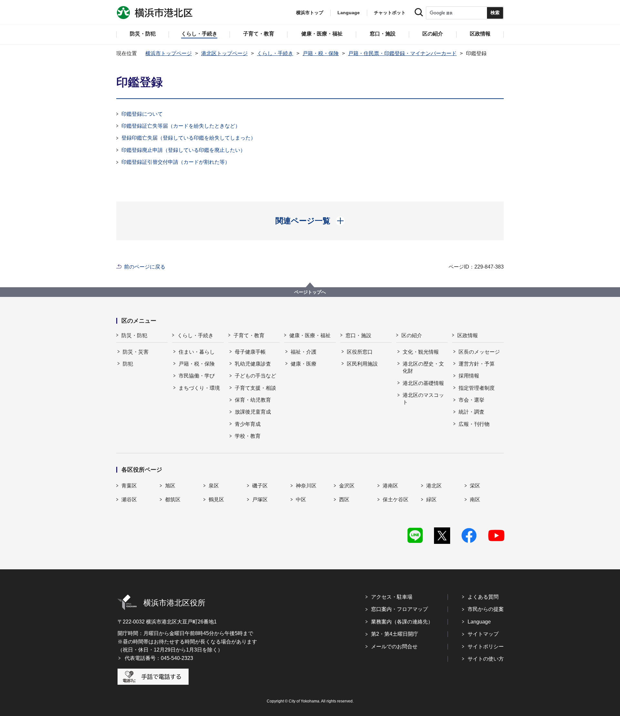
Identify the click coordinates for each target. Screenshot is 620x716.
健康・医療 (303, 364)
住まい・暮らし (197, 352)
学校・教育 (248, 436)
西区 (344, 499)
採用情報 (469, 375)
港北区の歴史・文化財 (423, 367)
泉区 (214, 485)
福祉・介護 (303, 352)
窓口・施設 (358, 335)
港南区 (390, 485)
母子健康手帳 (250, 352)
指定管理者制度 (477, 388)
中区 (301, 499)
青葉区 (129, 485)
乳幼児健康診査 (253, 364)
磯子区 (260, 485)
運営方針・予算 (477, 364)
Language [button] (348, 12)
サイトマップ (483, 634)
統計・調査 (471, 412)
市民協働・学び (197, 375)
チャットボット (390, 12)
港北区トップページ (224, 53)
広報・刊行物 (474, 424)
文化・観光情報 (421, 352)
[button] (310, 221)
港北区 (434, 485)
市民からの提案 (486, 609)
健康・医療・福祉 (310, 335)
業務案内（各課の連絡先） (402, 621)
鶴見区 (216, 499)
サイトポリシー (486, 646)
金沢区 (347, 485)
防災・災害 (136, 352)
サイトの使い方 (486, 659)
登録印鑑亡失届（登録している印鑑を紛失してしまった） (188, 138)
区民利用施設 (362, 364)
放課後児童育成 (253, 412)
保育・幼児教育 (253, 400)
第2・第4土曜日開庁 (394, 634)
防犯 (128, 364)
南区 (475, 499)
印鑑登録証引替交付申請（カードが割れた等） (175, 162)
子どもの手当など (255, 375)
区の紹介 (411, 335)
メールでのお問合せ (394, 646)
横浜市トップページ (168, 53)
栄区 (475, 485)
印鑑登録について (142, 114)
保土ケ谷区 (395, 499)
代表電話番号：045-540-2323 (159, 658)
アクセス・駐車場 (391, 597)
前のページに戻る (144, 267)
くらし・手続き (275, 53)
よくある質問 (483, 597)
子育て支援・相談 (255, 388)
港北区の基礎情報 (423, 383)
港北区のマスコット (423, 398)
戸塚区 (260, 499)
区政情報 (467, 335)
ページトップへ (310, 292)
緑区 (431, 499)
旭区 (170, 485)
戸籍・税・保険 (321, 53)
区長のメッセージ (479, 352)
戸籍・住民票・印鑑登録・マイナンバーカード (402, 53)
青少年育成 (248, 424)
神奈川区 (306, 485)
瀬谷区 (129, 499)
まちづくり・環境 (199, 388)
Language (479, 621)
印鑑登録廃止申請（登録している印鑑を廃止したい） (183, 150)
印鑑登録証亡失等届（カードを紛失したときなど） (180, 126)
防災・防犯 (134, 335)
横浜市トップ (309, 12)
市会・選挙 (471, 400)
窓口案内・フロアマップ (399, 609)
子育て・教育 (248, 335)
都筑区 (173, 499)
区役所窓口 (360, 352)
